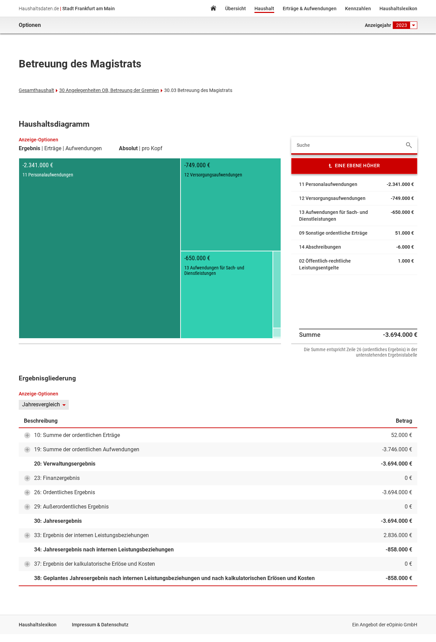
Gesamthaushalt (36, 90)
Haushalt (264, 8)
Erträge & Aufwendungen (310, 8)
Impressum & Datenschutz (100, 624)
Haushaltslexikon (398, 8)
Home (213, 9)
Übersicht (235, 8)
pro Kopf (152, 148)
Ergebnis (29, 148)
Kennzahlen (358, 8)
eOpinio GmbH (402, 624)
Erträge (52, 148)
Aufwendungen (83, 148)
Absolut (128, 148)
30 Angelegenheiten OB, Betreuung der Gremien (109, 90)
